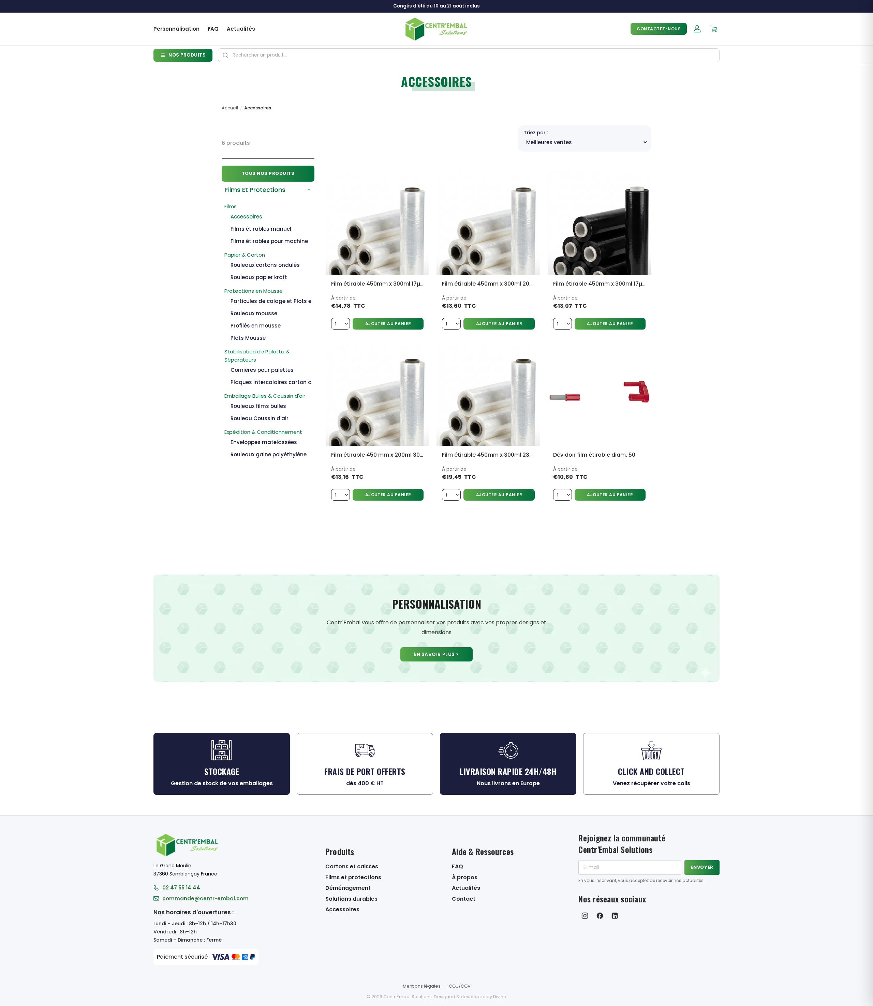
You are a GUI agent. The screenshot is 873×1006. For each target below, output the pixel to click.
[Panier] (713, 29)
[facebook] (599, 915)
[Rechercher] (225, 55)
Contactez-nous (659, 29)
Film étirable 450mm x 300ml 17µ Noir (599, 283)
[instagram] (584, 915)
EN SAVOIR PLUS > (436, 654)
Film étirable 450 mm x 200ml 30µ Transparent (377, 454)
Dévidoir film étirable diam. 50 (594, 454)
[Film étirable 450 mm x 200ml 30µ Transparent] (377, 394)
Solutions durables (351, 899)
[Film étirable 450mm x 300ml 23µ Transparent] (488, 394)
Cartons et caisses (351, 866)
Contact (463, 899)
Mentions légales (422, 986)
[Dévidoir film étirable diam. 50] (599, 394)
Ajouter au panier (388, 323)
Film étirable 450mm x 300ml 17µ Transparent (377, 283)
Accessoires (342, 909)
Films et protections (353, 877)
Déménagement (348, 888)
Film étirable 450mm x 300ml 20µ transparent (488, 283)
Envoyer (702, 867)
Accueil (230, 108)
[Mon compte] (697, 29)
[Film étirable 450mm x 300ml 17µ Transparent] (377, 222)
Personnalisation (176, 28)
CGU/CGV (460, 986)
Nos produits (187, 55)
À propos (464, 877)
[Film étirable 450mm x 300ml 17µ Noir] (599, 222)
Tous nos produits (268, 173)
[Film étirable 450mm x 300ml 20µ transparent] (488, 222)
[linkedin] (614, 915)
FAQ (213, 28)
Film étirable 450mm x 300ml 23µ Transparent (488, 454)
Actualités (241, 28)
